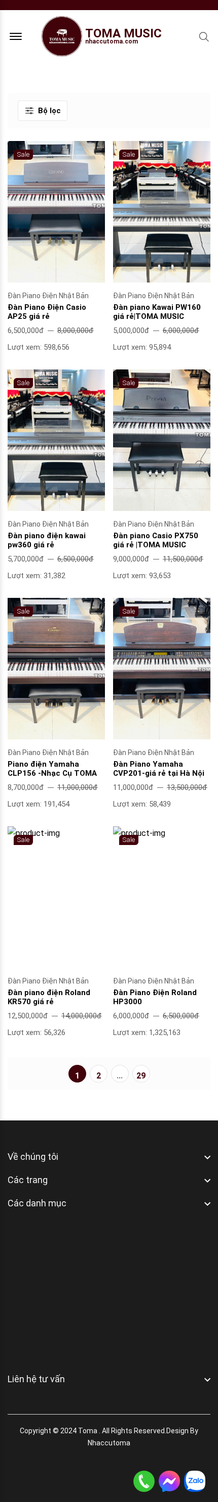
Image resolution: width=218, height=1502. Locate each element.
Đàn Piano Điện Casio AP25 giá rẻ (47, 312)
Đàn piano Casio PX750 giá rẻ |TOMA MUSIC (155, 540)
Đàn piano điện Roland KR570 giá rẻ (49, 997)
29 (141, 1076)
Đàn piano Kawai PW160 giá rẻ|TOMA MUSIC (157, 312)
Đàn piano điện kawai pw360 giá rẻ (47, 540)
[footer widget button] (109, 1157)
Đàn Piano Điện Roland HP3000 (155, 997)
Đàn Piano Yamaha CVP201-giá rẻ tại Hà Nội (158, 769)
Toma (87, 1431)
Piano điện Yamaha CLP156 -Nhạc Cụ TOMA (52, 769)
